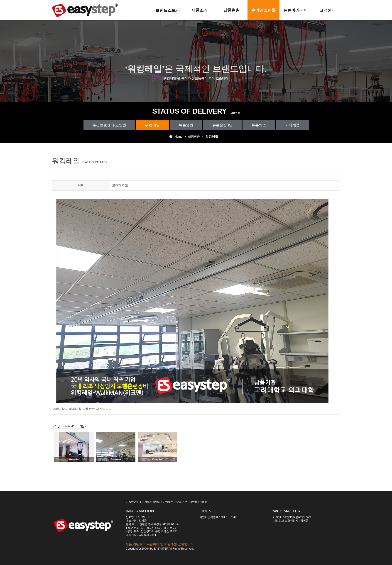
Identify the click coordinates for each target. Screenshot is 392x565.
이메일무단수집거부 (175, 501)
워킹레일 (152, 125)
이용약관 (131, 501)
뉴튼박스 (259, 125)
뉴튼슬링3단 (222, 125)
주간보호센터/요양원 (109, 125)
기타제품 (292, 125)
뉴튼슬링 (186, 125)
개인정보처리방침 (150, 501)
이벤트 (193, 501)
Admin (204, 501)
